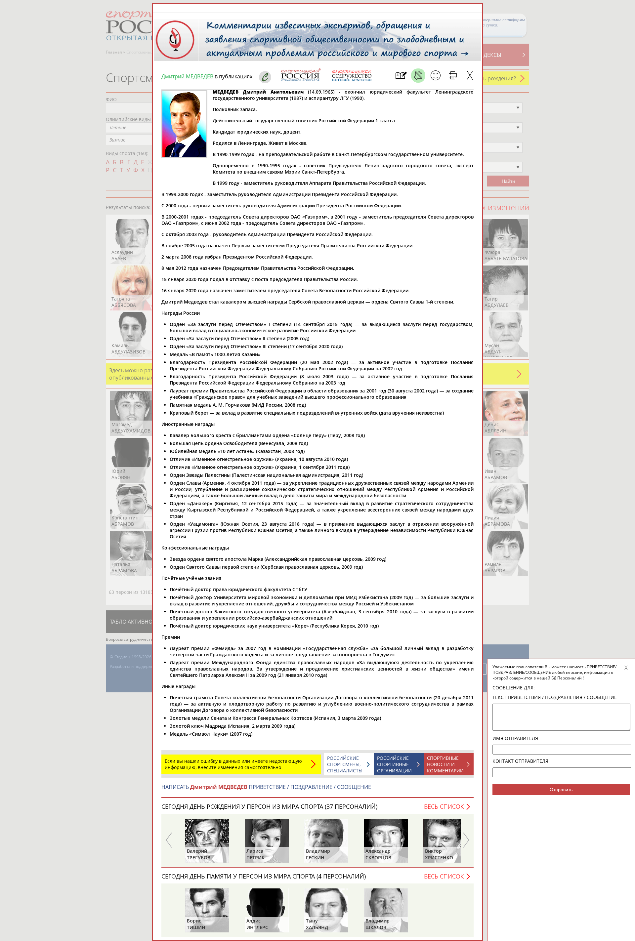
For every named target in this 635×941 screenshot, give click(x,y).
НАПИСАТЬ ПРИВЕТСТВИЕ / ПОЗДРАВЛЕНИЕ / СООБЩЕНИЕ (266, 787)
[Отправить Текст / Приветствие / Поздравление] (435, 75)
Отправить (561, 789)
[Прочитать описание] (418, 75)
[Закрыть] (470, 75)
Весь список (444, 806)
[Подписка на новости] (401, 75)
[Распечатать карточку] (452, 75)
